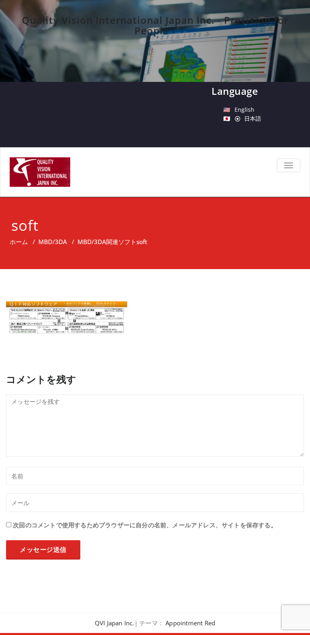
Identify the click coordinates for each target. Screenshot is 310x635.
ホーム (19, 242)
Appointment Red (190, 623)
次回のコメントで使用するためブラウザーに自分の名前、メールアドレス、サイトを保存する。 (145, 525)
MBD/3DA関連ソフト (107, 242)
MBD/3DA (52, 242)
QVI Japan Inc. (114, 623)
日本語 (252, 118)
